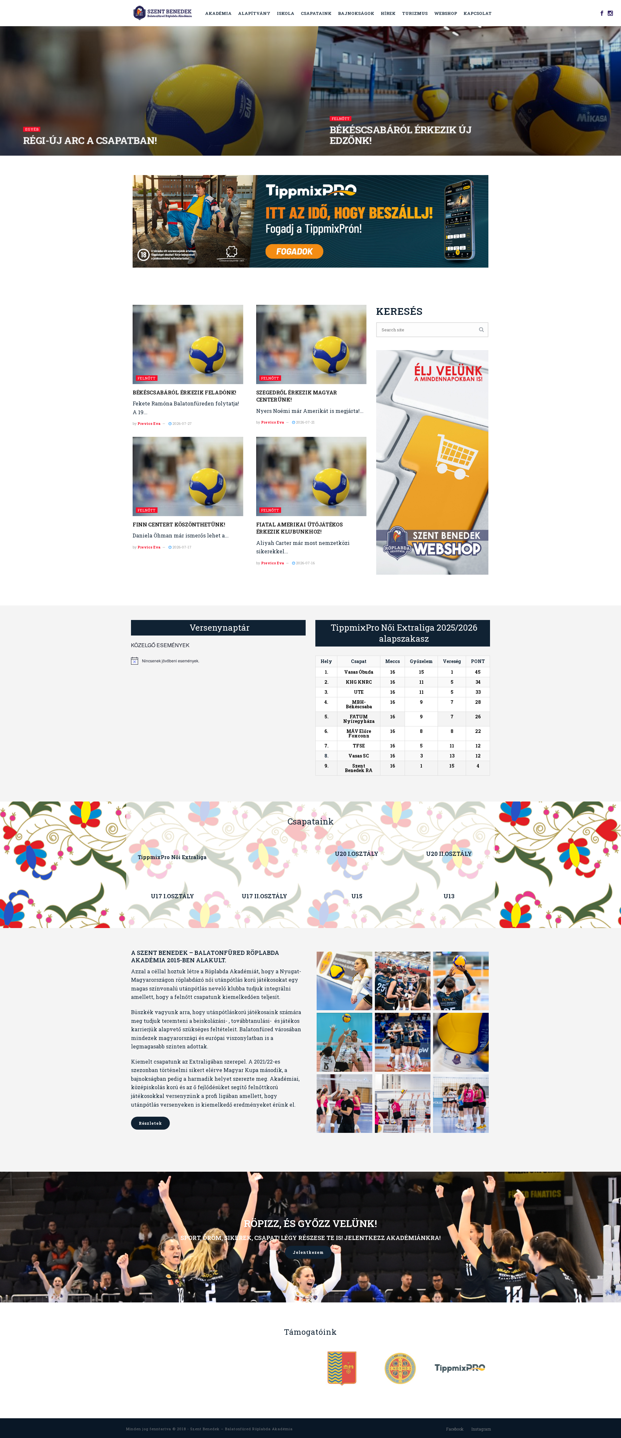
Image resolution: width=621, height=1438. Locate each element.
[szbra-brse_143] (344, 1103)
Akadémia (218, 13)
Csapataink (316, 13)
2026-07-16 (305, 562)
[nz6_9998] (461, 1103)
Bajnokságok (356, 13)
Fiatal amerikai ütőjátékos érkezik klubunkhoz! (299, 528)
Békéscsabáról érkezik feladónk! (184, 392)
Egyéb (31, 129)
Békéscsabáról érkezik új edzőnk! (401, 135)
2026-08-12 (36, 153)
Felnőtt (341, 118)
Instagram (481, 1429)
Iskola (285, 13)
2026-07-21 (305, 422)
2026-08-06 (343, 153)
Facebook (454, 1429)
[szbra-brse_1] (461, 1042)
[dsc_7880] (461, 981)
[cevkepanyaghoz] (402, 1042)
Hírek (388, 13)
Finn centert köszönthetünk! (179, 524)
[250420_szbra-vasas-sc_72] (402, 1103)
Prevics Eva (148, 423)
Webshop (445, 13)
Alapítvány (254, 13)
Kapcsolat (477, 13)
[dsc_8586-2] (402, 981)
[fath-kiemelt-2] (344, 981)
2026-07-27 (181, 423)
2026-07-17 (181, 547)
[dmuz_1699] (344, 1042)
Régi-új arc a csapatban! (90, 140)
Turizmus (415, 13)
